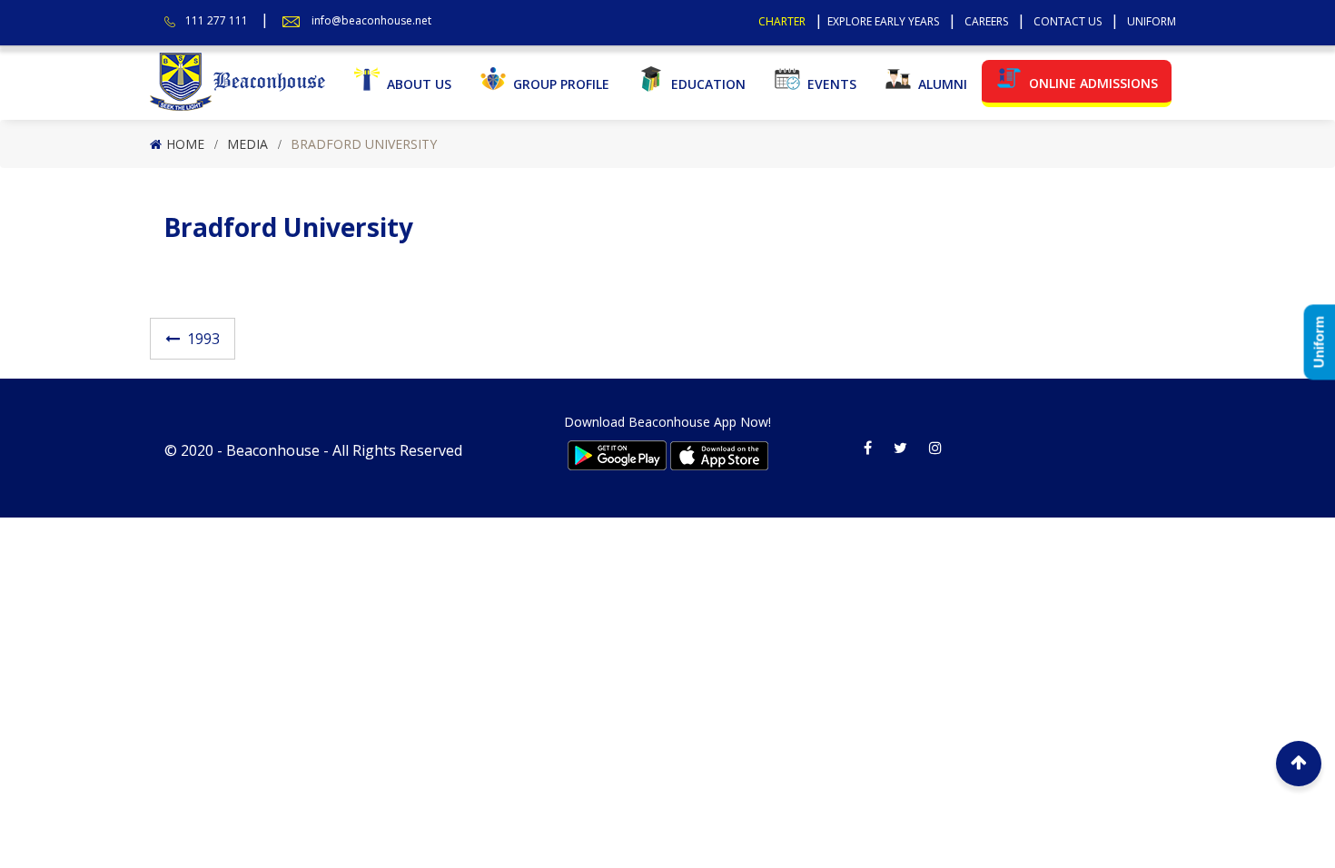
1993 (203, 339)
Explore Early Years (883, 21)
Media (247, 144)
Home (185, 144)
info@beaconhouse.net (371, 20)
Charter (782, 21)
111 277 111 (216, 20)
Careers (986, 21)
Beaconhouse (273, 450)
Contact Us (1067, 21)
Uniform (1151, 21)
